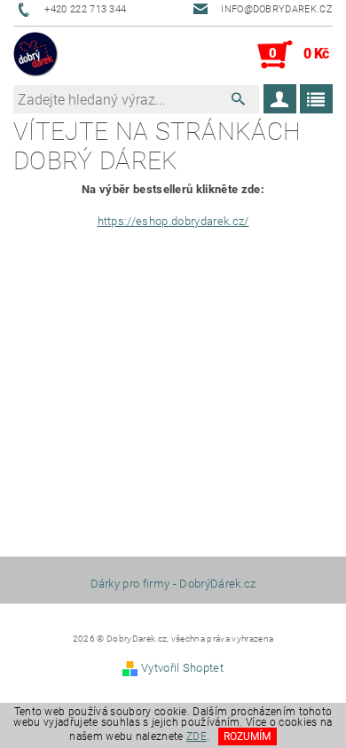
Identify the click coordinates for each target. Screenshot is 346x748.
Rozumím (247, 736)
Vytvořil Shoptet (182, 667)
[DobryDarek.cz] (36, 55)
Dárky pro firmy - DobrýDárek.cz (173, 583)
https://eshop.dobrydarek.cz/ (173, 221)
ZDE (196, 736)
